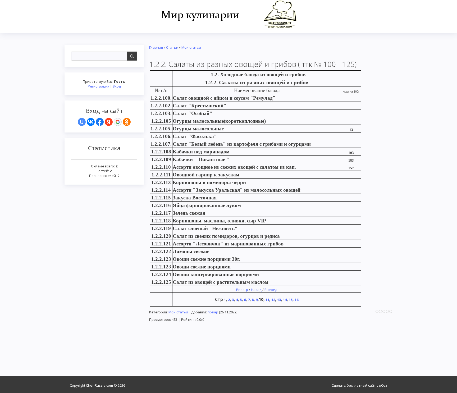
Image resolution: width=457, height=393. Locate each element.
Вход (117, 86)
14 (285, 299)
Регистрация (98, 86)
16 (296, 299)
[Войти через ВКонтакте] (91, 122)
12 (273, 299)
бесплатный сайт (361, 385)
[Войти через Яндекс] (109, 122)
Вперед (270, 289)
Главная (156, 47)
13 (279, 299)
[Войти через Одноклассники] (127, 122)
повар (213, 312)
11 (267, 299)
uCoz (383, 385)
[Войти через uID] (82, 122)
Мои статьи (191, 47)
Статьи (172, 47)
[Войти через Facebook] (100, 122)
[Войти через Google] (118, 122)
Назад (256, 289)
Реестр (242, 289)
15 (291, 299)
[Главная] (228, 13)
